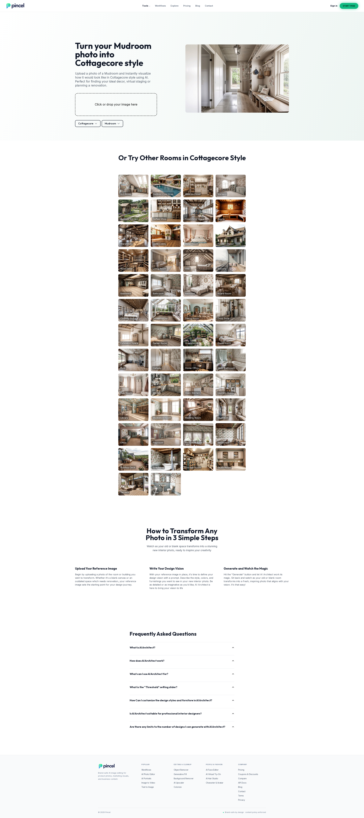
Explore (174, 5)
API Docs (242, 783)
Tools (145, 5)
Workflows (160, 5)
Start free (349, 6)
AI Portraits (146, 778)
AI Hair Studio (212, 778)
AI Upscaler (179, 783)
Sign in (333, 5)
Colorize (178, 787)
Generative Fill (180, 774)
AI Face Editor (212, 770)
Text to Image (147, 787)
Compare (242, 778)
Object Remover (181, 770)
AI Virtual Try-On (213, 774)
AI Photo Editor (148, 774)
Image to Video (148, 783)
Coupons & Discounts (248, 774)
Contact (209, 5)
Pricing (187, 5)
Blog (197, 5)
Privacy (241, 800)
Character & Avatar (214, 783)
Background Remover (184, 778)
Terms (241, 796)
